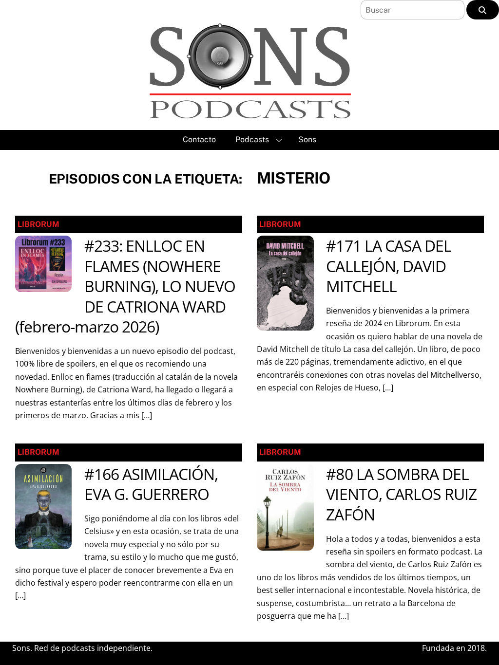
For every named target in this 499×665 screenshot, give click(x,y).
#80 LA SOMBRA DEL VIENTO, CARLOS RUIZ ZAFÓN (401, 494)
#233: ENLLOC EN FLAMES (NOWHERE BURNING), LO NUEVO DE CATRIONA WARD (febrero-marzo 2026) (125, 286)
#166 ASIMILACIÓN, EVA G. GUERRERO (151, 484)
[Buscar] (482, 9)
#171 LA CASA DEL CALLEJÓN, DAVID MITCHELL (388, 265)
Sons (307, 139)
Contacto (199, 139)
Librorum (38, 224)
